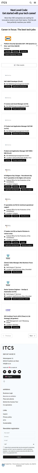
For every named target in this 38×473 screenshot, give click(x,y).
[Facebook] (14, 371)
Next (31, 336)
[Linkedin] (4, 371)
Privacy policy (7, 417)
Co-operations (7, 405)
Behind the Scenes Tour (10, 402)
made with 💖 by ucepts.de (10, 367)
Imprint (5, 414)
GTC (4, 420)
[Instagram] (9, 371)
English (9, 377)
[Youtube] (19, 371)
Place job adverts (8, 399)
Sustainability (7, 423)
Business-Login (8, 393)
